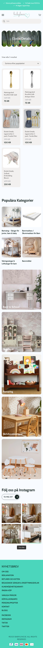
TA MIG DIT (8, 497)
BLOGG (5, 610)
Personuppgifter (10, 603)
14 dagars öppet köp (23, 5)
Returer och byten (11, 579)
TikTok (5, 623)
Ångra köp (7, 590)
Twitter (5, 626)
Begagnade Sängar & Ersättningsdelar (20, 583)
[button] (3, 15)
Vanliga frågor (9, 595)
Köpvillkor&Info (9, 599)
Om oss (5, 571)
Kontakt (6, 607)
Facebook (6, 615)
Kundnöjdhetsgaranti (12, 587)
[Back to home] (22, 15)
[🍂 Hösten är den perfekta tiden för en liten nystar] (31, 513)
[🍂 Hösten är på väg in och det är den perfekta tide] (11, 534)
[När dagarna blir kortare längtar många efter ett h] (11, 513)
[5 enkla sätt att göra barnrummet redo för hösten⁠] (31, 534)
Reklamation (8, 575)
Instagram (7, 619)
